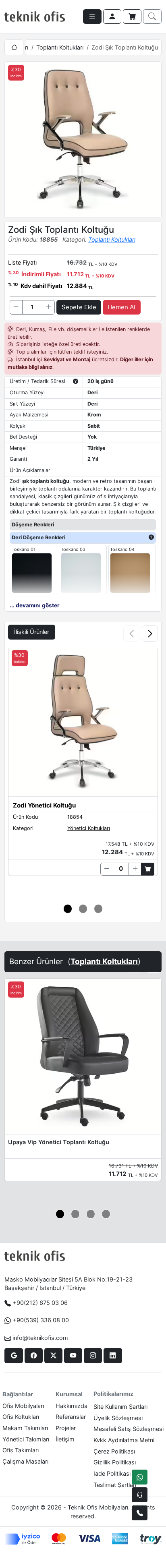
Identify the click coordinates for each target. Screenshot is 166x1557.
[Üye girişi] (112, 16)
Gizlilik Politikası (114, 1462)
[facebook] (34, 1355)
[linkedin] (113, 1355)
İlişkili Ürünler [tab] (31, 631)
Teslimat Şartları (114, 1484)
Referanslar (71, 1416)
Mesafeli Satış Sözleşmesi (128, 1428)
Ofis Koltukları (20, 1416)
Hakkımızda (71, 1405)
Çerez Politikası (114, 1451)
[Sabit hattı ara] (139, 1512)
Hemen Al (121, 307)
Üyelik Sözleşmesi (118, 1417)
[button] (150, 633)
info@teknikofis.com (40, 1337)
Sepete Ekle (79, 307)
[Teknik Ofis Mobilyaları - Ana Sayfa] (34, 16)
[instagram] (93, 1355)
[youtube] (73, 1355)
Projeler (66, 1427)
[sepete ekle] (147, 869)
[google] (13, 1355)
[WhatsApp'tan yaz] (139, 1477)
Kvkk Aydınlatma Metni (123, 1440)
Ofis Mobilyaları (23, 1405)
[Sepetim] (132, 16)
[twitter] (53, 1355)
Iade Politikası (112, 1473)
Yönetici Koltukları (88, 828)
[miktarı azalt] (16, 307)
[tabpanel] (83, 770)
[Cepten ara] (139, 1494)
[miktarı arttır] (48, 307)
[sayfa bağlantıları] (92, 16)
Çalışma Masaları (25, 1461)
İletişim (65, 1439)
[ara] (152, 16)
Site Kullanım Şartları (120, 1406)
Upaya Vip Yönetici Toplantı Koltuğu (58, 1142)
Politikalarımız (113, 1393)
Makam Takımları (25, 1427)
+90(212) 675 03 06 (40, 1302)
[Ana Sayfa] (13, 47)
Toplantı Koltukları (59, 47)
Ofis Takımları (20, 1450)
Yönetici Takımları (25, 1439)
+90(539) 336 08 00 (40, 1320)
